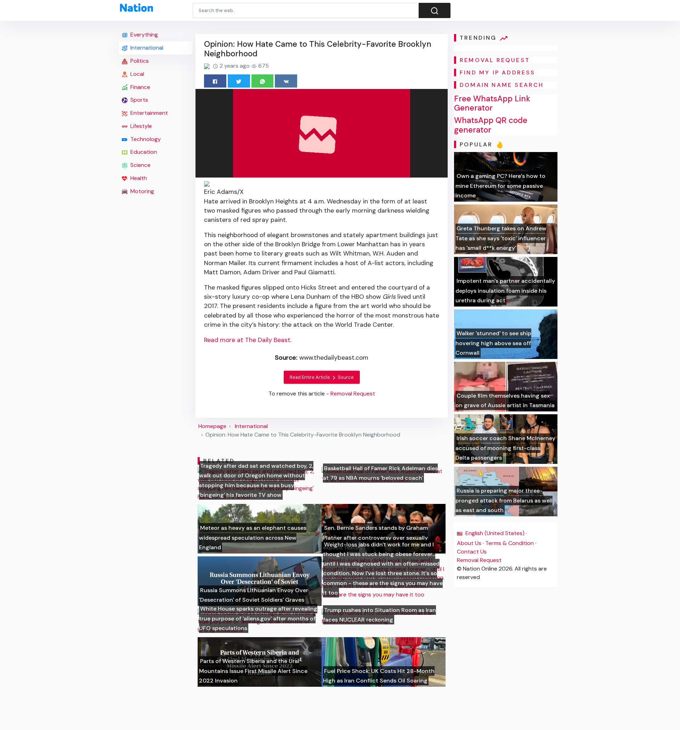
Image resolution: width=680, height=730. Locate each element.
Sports (138, 99)
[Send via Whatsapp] (262, 81)
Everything (143, 34)
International (146, 47)
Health (138, 178)
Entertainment (148, 113)
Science (140, 165)
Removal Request (479, 560)
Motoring (141, 191)
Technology (145, 139)
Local (136, 74)
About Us (469, 543)
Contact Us (472, 551)
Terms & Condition (509, 543)
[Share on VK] (286, 81)
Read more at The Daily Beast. (247, 340)
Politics (139, 60)
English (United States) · (495, 533)
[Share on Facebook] (215, 81)
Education (143, 152)
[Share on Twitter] (239, 81)
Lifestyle (140, 126)
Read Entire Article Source (322, 377)
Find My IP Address (498, 72)
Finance (139, 87)
